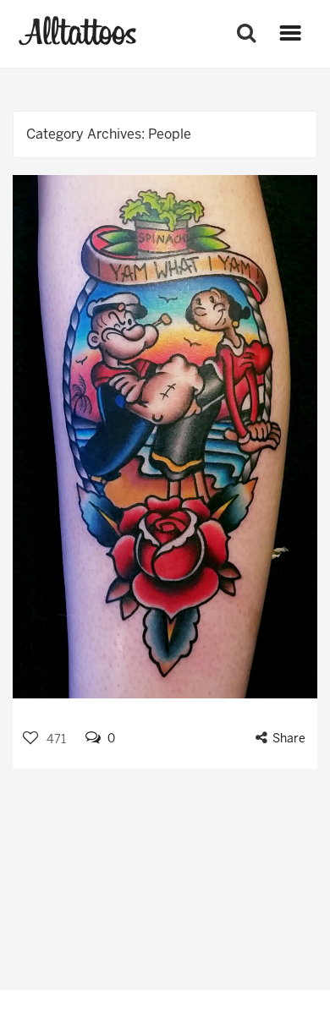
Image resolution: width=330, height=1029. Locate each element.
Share (288, 738)
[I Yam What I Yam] (165, 436)
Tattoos (78, 31)
